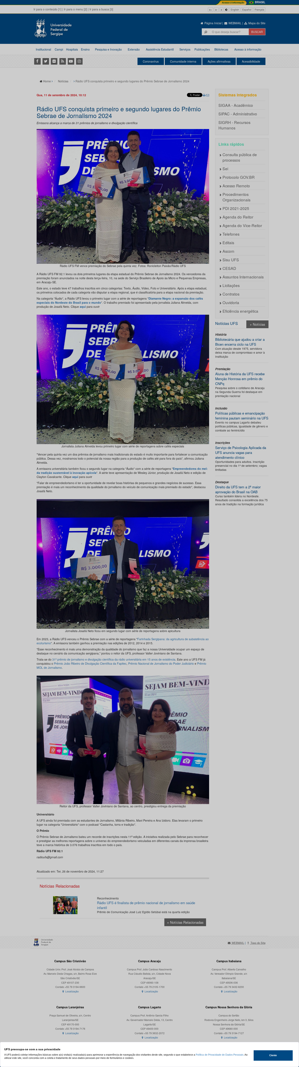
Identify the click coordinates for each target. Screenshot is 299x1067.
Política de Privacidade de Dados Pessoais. (220, 1054)
